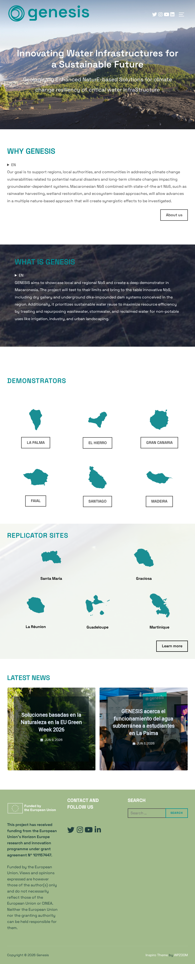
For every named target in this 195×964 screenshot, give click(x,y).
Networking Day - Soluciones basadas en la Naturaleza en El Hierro (149, 722)
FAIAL (36, 500)
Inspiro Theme (157, 955)
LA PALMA (36, 442)
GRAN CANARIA (159, 442)
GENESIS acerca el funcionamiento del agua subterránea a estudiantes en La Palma (56, 722)
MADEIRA (159, 501)
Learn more (172, 645)
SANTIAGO (97, 501)
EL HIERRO (97, 442)
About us (174, 214)
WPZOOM (181, 955)
